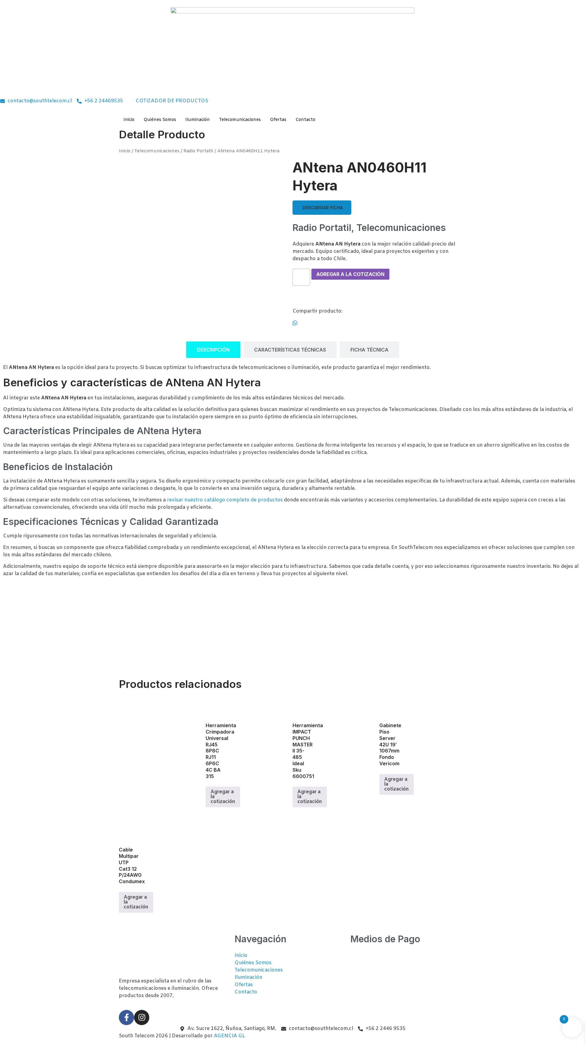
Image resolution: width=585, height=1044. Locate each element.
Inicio (124, 151)
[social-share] (379, 323)
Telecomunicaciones (156, 151)
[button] (321, 207)
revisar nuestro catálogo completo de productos (225, 500)
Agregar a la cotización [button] (223, 797)
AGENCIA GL (229, 1036)
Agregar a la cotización (350, 274)
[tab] (213, 350)
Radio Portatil (198, 151)
